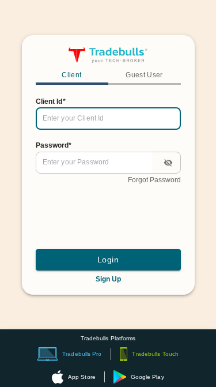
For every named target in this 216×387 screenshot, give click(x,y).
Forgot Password (154, 180)
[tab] (72, 76)
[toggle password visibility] (168, 162)
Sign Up (108, 279)
